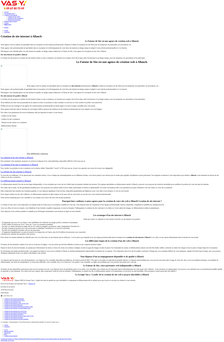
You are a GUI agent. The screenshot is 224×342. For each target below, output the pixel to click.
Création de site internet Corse (12, 302)
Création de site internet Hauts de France (15, 313)
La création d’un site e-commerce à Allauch (19, 164)
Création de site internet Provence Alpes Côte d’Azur (19, 316)
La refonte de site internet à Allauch (16, 172)
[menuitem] (113, 12)
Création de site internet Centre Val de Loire (16, 303)
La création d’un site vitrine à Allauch (17, 157)
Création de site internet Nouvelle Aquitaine (16, 319)
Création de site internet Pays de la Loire (15, 311)
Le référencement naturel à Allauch (16, 181)
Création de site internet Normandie (14, 299)
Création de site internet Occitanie (13, 317)
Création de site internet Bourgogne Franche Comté (18, 306)
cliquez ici (31, 284)
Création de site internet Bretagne (13, 305)
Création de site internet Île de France (14, 300)
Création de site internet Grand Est (13, 314)
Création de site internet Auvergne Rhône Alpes (17, 308)
